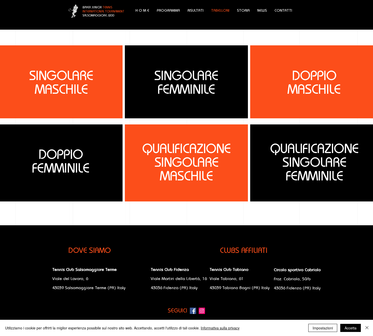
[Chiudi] (367, 328)
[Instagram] (202, 311)
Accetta (351, 327)
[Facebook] (193, 311)
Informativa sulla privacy (220, 327)
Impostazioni (323, 327)
